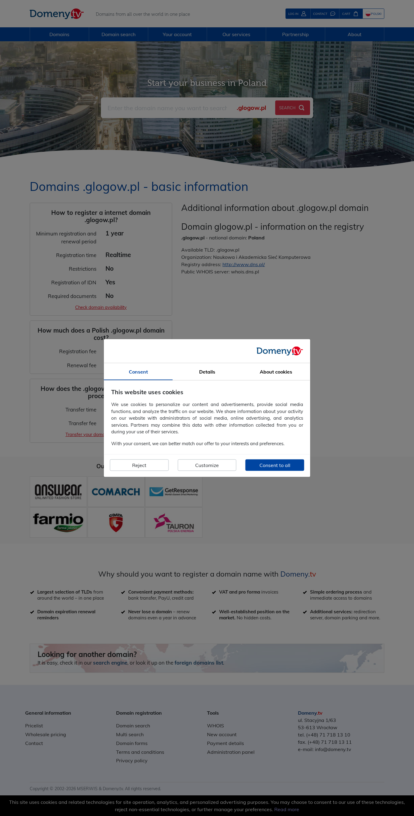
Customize (207, 465)
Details (207, 371)
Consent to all (274, 465)
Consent (138, 371)
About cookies (276, 371)
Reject (139, 465)
